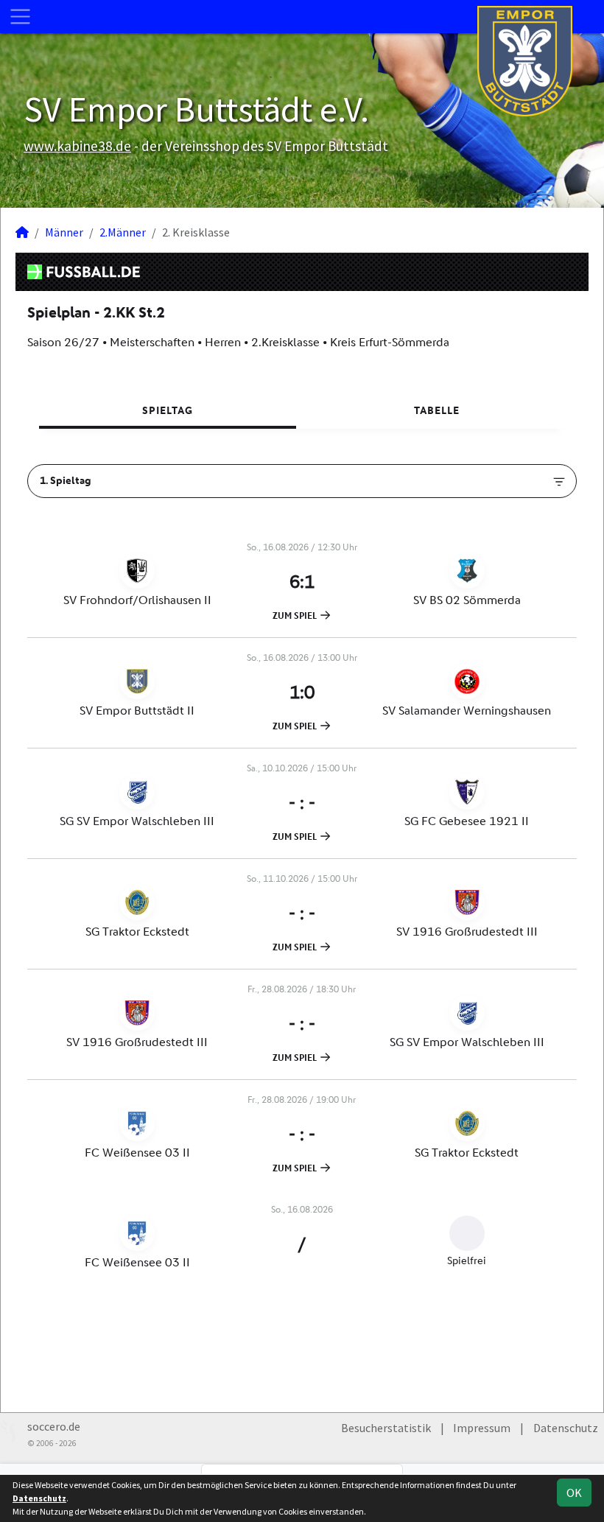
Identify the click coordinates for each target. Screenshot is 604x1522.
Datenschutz (565, 1427)
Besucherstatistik (386, 1427)
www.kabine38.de (77, 146)
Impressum (481, 1427)
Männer (64, 232)
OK (574, 1492)
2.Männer (122, 232)
